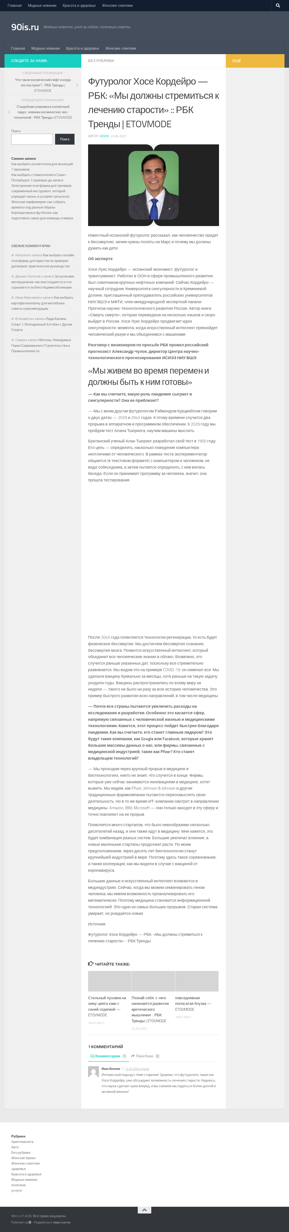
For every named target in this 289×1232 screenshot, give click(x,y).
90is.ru (25, 27)
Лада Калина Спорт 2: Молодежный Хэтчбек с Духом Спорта (41, 324)
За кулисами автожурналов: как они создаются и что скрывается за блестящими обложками (42, 281)
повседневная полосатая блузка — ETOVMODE (193, 1004)
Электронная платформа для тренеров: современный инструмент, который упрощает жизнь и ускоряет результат (41, 191)
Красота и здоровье (79, 5)
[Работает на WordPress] (29, 1222)
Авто (15, 1147)
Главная (15, 5)
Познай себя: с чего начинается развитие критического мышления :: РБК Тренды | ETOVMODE (150, 1009)
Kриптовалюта (22, 1142)
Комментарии (110, 1056)
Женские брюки (23, 1158)
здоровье (18, 1169)
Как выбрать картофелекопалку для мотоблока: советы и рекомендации (42, 303)
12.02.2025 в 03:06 (137, 1069)
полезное (18, 1185)
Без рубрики (101, 61)
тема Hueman (62, 1222)
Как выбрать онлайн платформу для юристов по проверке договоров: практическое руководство (42, 260)
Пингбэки (147, 1056)
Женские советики (117, 5)
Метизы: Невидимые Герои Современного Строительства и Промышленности (41, 345)
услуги (16, 1190)
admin (104, 136)
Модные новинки (42, 5)
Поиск (16, 131)
